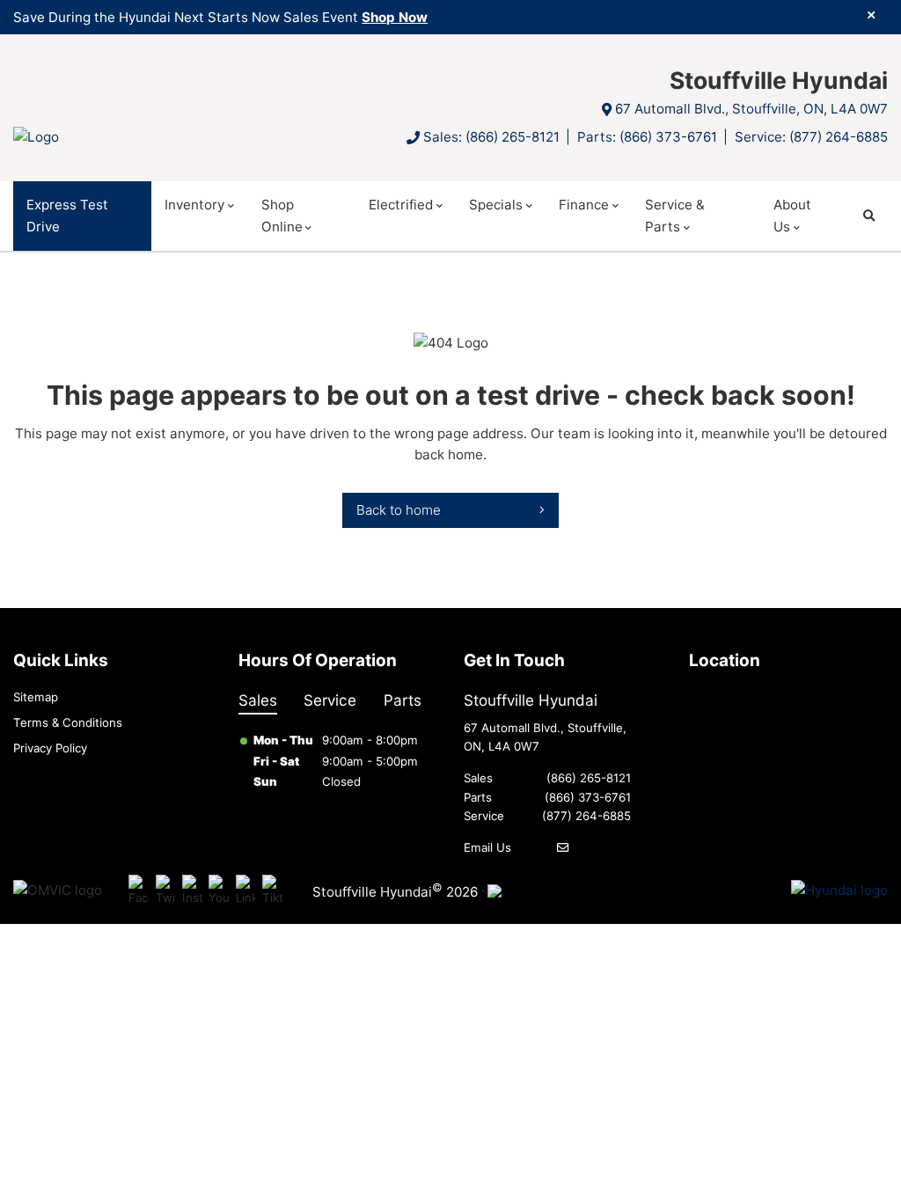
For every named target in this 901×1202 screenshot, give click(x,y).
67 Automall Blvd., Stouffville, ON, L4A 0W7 (751, 108)
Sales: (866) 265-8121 (491, 136)
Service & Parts (675, 215)
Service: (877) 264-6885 (811, 136)
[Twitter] (166, 891)
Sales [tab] (257, 700)
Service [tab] (330, 700)
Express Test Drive (67, 215)
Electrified (401, 204)
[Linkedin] (246, 891)
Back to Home (398, 510)
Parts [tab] (402, 700)
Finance (584, 204)
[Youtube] (219, 891)
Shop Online (282, 215)
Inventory (194, 204)
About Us (792, 215)
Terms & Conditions (67, 722)
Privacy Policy (50, 748)
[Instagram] (192, 891)
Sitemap (35, 697)
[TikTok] (272, 891)
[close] (871, 15)
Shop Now (395, 17)
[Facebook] (138, 891)
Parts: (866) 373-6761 (647, 136)
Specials (496, 204)
